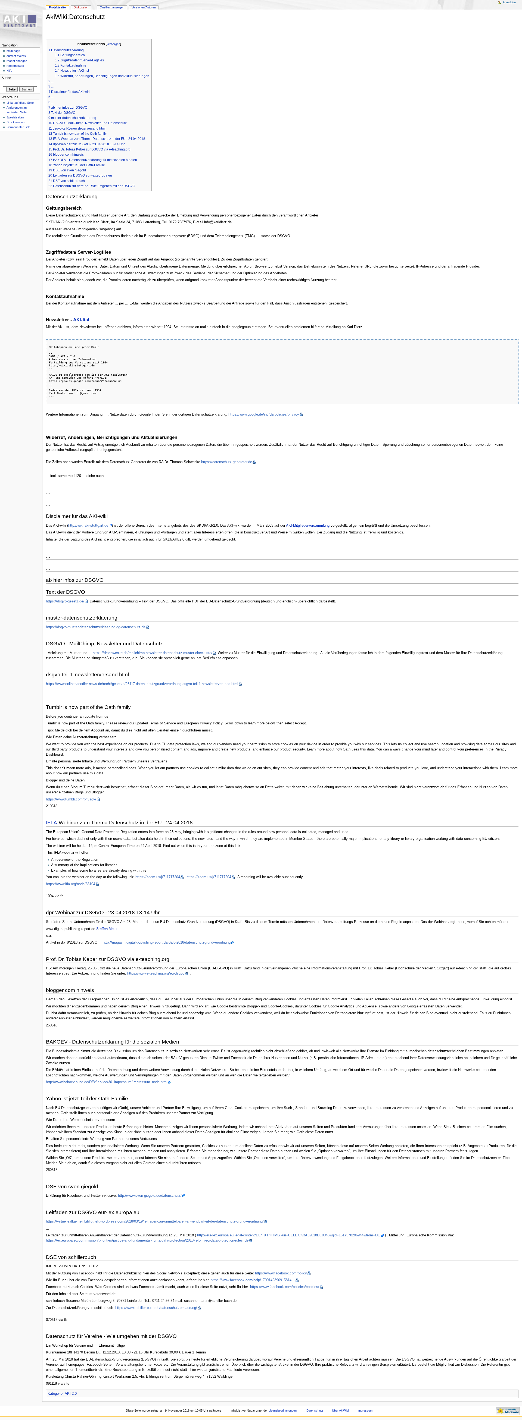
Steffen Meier (106, 929)
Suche (6, 78)
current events (16, 56)
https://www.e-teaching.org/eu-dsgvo (155, 973)
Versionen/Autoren (144, 7)
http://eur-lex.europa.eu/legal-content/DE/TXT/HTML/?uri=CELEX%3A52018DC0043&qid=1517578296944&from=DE (288, 1235)
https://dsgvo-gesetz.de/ (65, 601)
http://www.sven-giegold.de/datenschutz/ (150, 1196)
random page (15, 65)
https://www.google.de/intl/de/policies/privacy (263, 414)
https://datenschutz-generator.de (226, 462)
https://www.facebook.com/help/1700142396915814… (253, 1280)
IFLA (51, 822)
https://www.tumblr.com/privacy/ (71, 799)
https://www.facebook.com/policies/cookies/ (284, 1287)
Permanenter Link (18, 127)
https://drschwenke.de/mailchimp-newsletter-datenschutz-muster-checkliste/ (152, 653)
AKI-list (81, 319)
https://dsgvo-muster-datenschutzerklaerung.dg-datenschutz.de (95, 627)
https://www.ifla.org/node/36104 (70, 884)
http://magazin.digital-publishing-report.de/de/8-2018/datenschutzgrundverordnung (167, 942)
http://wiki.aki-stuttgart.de (88, 525)
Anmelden (509, 2)
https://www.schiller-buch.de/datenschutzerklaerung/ (156, 1308)
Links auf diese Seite (20, 102)
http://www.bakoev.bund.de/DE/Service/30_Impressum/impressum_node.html (106, 1082)
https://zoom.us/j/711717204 (157, 877)
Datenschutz (314, 1410)
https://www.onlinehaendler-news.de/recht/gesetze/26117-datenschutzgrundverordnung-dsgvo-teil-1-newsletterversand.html (142, 684)
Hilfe (9, 70)
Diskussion (81, 7)
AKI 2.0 (71, 1394)
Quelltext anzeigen (112, 7)
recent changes (17, 60)
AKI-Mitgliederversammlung (308, 525)
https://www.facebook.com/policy (281, 1273)
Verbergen (113, 44)
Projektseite (57, 7)
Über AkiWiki (340, 1410)
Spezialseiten (15, 117)
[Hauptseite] (21, 21)
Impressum (365, 1410)
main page (13, 50)
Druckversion (15, 122)
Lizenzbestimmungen (283, 1410)
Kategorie (55, 1394)
